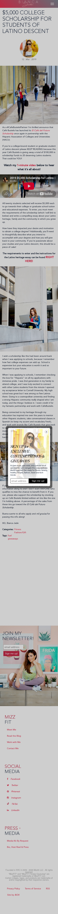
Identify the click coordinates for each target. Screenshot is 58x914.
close (46, 432)
